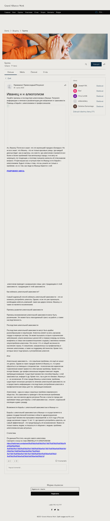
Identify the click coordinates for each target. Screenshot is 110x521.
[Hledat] (86, 64)
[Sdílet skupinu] (104, 64)
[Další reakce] (15, 461)
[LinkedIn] (58, 510)
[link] (11, 72)
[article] (37, 278)
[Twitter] (55, 510)
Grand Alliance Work (14, 5)
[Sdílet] (65, 85)
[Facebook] (52, 510)
